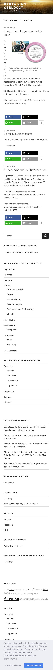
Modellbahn (9, 320)
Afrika (25, 589)
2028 (20, 589)
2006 (35, 593)
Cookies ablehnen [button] (13, 665)
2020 (40, 589)
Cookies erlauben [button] (33, 665)
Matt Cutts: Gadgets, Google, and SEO (21, 504)
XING (6, 530)
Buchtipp (8, 275)
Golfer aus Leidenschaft (18, 133)
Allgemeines (9, 269)
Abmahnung (27, 593)
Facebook (8, 525)
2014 (32, 599)
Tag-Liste (8, 397)
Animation (24, 599)
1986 (36, 599)
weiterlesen (9, 145)
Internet (7, 285)
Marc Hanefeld (10, 464)
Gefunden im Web (15, 289)
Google (10, 294)
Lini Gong (8, 562)
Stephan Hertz (10, 435)
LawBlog (8, 498)
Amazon (25, 94)
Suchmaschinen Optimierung (20, 309)
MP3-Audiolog (13, 299)
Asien (40, 599)
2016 (37, 589)
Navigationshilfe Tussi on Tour (21, 91)
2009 (31, 589)
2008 (7, 593)
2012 (17, 589)
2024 (45, 589)
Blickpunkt (12, 329)
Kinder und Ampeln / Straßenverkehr (25, 170)
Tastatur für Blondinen (30, 79)
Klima (9, 340)
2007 (11, 589)
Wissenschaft (10, 351)
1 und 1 (6, 589)
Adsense (18, 593)
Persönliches (10, 325)
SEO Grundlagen (14, 304)
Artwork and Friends (13, 546)
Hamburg (8, 280)
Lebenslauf (12, 376)
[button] (13, 117)
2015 (12, 594)
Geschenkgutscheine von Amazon (22, 252)
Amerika (11, 598)
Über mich (8, 366)
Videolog (11, 314)
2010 (45, 599)
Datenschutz (9, 392)
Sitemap (8, 402)
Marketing (11, 345)
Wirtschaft (9, 335)
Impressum (12, 385)
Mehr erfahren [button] (10, 659)
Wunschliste (12, 381)
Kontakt (10, 371)
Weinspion (9, 483)
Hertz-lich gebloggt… (15, 5)
